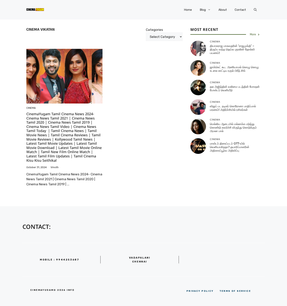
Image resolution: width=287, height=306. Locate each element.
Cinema (31, 107)
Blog (203, 10)
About (222, 10)
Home (188, 10)
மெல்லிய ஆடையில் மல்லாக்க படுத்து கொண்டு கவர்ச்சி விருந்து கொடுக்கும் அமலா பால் (233, 127)
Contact (240, 10)
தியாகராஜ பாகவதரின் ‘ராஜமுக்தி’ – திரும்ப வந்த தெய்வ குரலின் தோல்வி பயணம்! (232, 49)
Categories (154, 30)
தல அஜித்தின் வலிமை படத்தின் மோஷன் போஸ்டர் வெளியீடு (235, 88)
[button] (255, 10)
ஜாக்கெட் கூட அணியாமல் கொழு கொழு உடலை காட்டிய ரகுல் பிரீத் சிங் (234, 69)
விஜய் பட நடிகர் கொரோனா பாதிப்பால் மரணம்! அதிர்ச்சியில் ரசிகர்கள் (233, 108)
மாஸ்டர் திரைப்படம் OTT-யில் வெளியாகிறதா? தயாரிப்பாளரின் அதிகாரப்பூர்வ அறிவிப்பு (229, 147)
